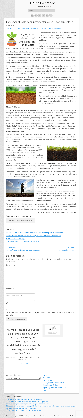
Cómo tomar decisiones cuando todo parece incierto (24, 399)
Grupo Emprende (42, 3)
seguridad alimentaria (31, 241)
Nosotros (46, 378)
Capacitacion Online (50, 385)
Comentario (11, 265)
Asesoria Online (48, 380)
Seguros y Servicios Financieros (54, 387)
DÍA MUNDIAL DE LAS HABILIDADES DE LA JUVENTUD (23, 410)
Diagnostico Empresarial (54, 383)
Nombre (10, 289)
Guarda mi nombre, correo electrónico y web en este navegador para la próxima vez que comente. (40, 313)
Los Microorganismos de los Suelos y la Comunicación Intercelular (33, 236)
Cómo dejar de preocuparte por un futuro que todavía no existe (27, 404)
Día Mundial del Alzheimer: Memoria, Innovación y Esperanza (27, 402)
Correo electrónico (14, 296)
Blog (44, 390)
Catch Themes (72, 416)
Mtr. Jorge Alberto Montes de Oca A (20, 220)
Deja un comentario (54, 28)
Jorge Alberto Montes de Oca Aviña (34, 28)
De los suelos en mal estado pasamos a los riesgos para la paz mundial (35, 233)
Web (8, 303)
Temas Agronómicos (14, 241)
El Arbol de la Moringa (15, 239)
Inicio (45, 375)
